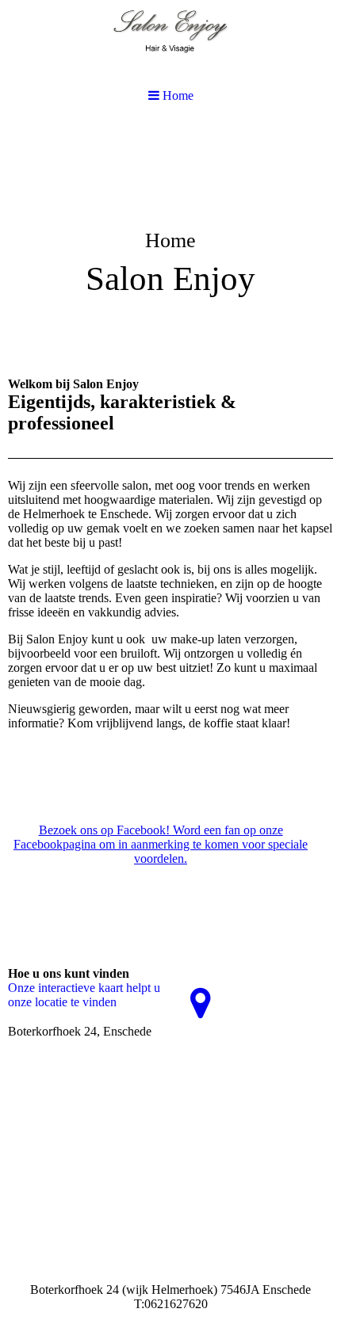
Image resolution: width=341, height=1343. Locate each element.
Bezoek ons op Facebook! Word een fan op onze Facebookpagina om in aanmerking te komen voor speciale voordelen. (160, 844)
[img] (170, 242)
